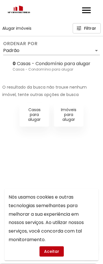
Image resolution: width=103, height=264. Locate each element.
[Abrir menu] (86, 10)
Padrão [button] (11, 50)
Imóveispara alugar (68, 114)
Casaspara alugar (34, 114)
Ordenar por (20, 43)
